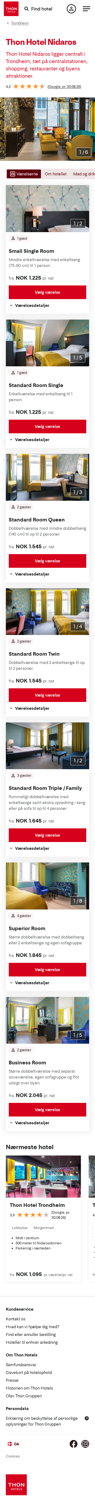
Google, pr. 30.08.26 (64, 87)
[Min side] (71, 8)
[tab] (23, 174)
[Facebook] (73, 1444)
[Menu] (86, 8)
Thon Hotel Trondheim (37, 1205)
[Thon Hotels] (11, 8)
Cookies (13, 1456)
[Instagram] (85, 1444)
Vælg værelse (47, 292)
